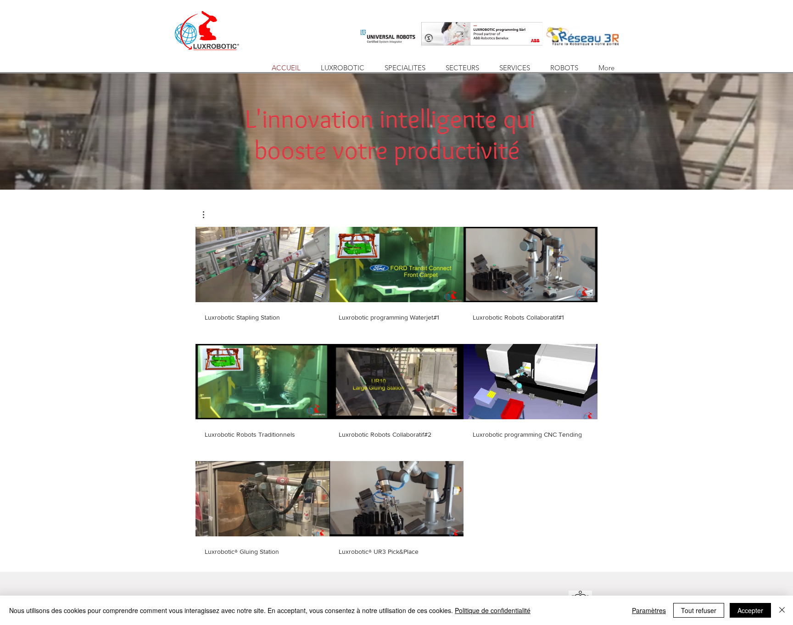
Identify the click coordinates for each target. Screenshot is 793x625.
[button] (208, 214)
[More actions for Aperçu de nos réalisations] (208, 214)
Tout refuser (698, 610)
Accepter (750, 610)
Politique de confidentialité (493, 610)
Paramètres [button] (649, 610)
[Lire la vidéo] (262, 264)
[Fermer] (781, 610)
